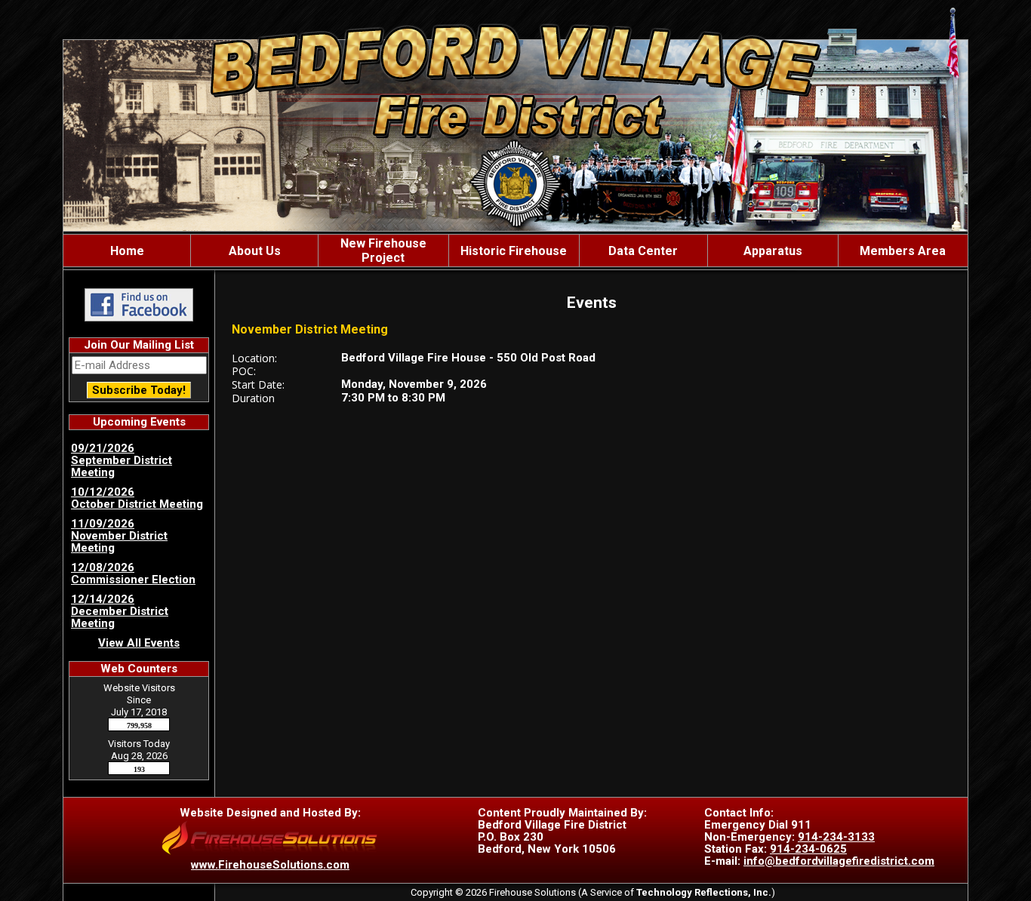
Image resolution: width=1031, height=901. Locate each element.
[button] (254, 250)
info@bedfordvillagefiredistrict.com (838, 861)
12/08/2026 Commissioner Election (133, 573)
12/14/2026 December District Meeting (119, 611)
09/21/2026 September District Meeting (121, 460)
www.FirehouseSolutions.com (270, 865)
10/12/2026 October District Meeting (137, 498)
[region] (515, 250)
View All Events (139, 643)
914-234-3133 (836, 837)
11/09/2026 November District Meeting (119, 536)
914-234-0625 (808, 849)
